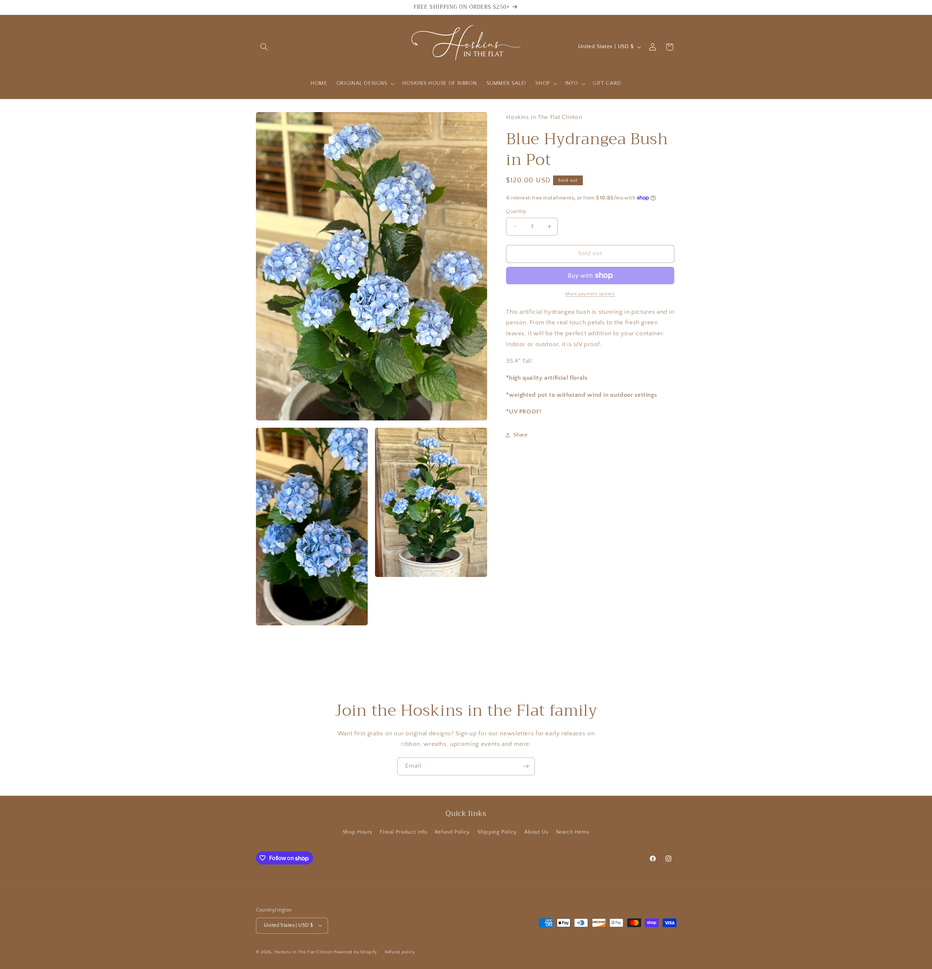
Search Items (573, 832)
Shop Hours (357, 832)
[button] (264, 47)
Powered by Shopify (355, 952)
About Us (536, 832)
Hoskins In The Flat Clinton (303, 952)
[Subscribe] (526, 766)
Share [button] (520, 435)
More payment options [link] (590, 293)
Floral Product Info (403, 832)
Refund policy (400, 952)
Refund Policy (452, 832)
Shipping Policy (497, 832)
